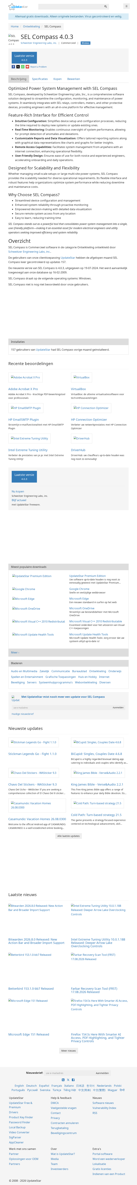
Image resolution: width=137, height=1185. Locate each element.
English (19, 1086)
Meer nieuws (68, 1050)
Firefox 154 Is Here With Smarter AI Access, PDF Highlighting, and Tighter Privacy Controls (97, 1037)
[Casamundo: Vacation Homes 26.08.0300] (37, 805)
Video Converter (19, 1132)
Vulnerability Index (104, 1108)
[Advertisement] (68, 311)
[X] (18, 66)
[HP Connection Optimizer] (91, 408)
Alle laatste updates (68, 836)
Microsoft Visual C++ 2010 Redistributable (95, 621)
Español (44, 1086)
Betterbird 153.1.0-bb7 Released (31, 989)
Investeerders (59, 1169)
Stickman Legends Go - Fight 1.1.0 (32, 754)
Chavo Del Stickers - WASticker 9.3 (32, 784)
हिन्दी (122, 1090)
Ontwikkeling (97, 671)
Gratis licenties (102, 1169)
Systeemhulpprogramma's (56, 682)
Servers (32, 682)
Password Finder (19, 1122)
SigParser (15, 1137)
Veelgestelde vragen (64, 1108)
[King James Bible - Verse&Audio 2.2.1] (98, 773)
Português (18, 1090)
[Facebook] (14, 66)
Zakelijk (44, 671)
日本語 (80, 1086)
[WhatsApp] (23, 66)
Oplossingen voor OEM (23, 1159)
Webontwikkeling (86, 682)
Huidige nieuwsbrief (23, 713)
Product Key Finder (21, 1117)
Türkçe (57, 1090)
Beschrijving (18, 79)
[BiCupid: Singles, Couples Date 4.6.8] (97, 742)
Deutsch (31, 1086)
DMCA (55, 1103)
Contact (56, 1113)
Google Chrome (79, 589)
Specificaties (40, 79)
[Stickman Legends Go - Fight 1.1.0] (33, 742)
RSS (95, 1113)
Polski (117, 1086)
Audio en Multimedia (24, 671)
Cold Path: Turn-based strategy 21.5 (96, 815)
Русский (32, 1090)
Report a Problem (38, 66)
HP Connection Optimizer (89, 420)
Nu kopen (18, 491)
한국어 (91, 1086)
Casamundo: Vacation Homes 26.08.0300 (37, 819)
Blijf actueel (19, 500)
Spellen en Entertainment (27, 677)
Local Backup (17, 1127)
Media (55, 1159)
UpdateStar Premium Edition (87, 576)
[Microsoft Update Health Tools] (33, 634)
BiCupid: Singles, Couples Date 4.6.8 (96, 754)
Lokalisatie (99, 1164)
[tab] (18, 79)
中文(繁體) (99, 1090)
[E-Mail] (28, 66)
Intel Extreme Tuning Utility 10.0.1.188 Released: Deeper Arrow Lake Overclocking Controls (98, 942)
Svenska (45, 1090)
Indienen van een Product (109, 1174)
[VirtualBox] (81, 377)
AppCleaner (16, 1142)
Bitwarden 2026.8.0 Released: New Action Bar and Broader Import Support (36, 941)
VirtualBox (78, 389)
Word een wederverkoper (109, 1159)
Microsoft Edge (79, 598)
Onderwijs (114, 671)
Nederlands (104, 1086)
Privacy (55, 1118)
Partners (14, 1164)
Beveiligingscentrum (64, 1133)
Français (56, 1086)
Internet (104, 677)
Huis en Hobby (87, 677)
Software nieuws (103, 1103)
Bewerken (73, 79)
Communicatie (60, 671)
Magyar (112, 1090)
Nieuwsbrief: (34, 1073)
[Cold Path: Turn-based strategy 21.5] (97, 803)
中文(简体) (84, 1090)
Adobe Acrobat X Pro (23, 389)
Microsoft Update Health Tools (88, 634)
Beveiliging (18, 682)
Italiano (69, 1086)
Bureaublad (79, 671)
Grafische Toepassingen (60, 677)
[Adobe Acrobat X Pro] (25, 377)
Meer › (15, 652)
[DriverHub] (82, 438)
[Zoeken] (105, 7)
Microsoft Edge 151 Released (28, 1034)
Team (54, 1164)
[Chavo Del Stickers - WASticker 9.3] (33, 773)
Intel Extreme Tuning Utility (27, 450)
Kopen (57, 79)
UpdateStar (68, 258)
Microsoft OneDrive (81, 608)
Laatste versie (24, 58)
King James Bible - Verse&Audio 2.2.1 (97, 784)
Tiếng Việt (69, 1090)
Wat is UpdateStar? (63, 1154)
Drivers (13, 1112)
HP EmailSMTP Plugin (23, 420)
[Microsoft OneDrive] (26, 608)
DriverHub (78, 450)
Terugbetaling (59, 1128)
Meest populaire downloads (28, 567)
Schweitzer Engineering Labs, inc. (39, 42)
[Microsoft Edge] (24, 598)
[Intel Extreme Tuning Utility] (29, 438)
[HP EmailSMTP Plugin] (26, 408)
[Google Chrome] (24, 589)
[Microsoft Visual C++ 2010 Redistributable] (39, 621)
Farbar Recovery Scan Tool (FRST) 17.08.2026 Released (94, 990)
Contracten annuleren (65, 1123)
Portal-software (102, 1154)
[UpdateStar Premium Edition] (32, 576)
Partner (14, 1154)
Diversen (105, 682)
